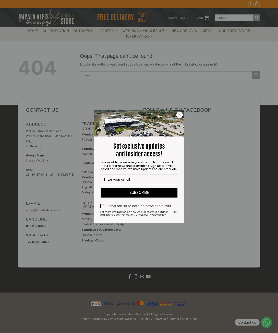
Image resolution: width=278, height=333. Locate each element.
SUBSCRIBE (139, 192)
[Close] (179, 115)
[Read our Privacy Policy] (175, 212)
